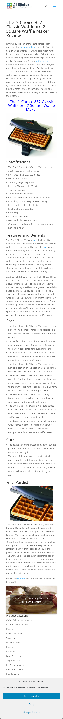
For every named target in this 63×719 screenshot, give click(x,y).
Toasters (10, 638)
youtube (21, 578)
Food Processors (14, 656)
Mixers (9, 629)
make (35, 240)
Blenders (10, 651)
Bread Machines (14, 633)
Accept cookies (31, 696)
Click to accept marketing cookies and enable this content (31, 600)
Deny (31, 704)
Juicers (9, 647)
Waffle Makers (13, 642)
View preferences (31, 712)
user (45, 247)
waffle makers (42, 61)
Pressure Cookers (14, 669)
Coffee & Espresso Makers (19, 620)
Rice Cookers (12, 674)
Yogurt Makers (13, 660)
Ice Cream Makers (15, 665)
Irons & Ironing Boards (17, 624)
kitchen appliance (28, 47)
